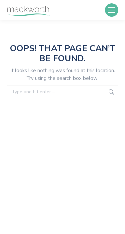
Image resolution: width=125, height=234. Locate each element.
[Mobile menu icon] (111, 10)
